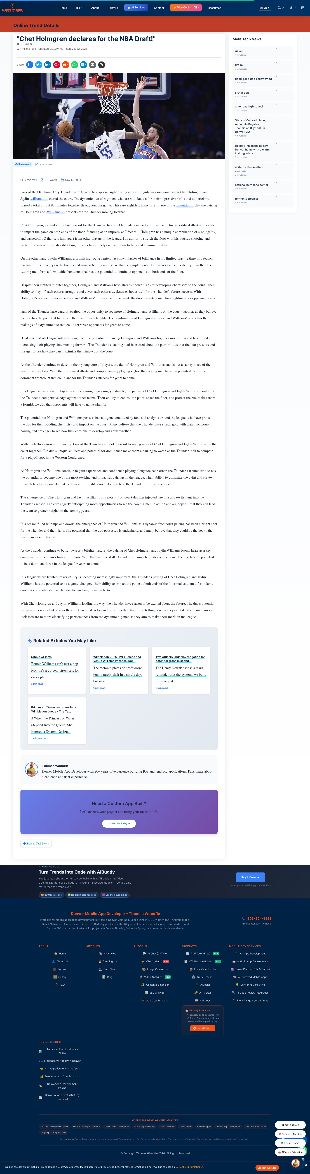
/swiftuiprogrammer (155, 556)
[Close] (222, 519)
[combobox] (163, 617)
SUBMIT (155, 655)
